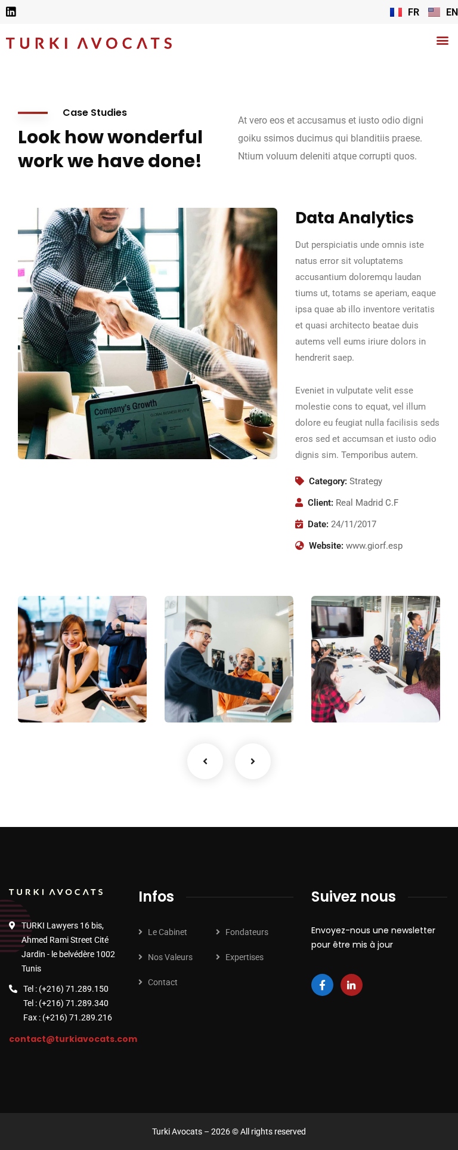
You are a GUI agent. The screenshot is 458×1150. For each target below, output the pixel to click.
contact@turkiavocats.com (73, 1039)
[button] (442, 40)
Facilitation (203, 698)
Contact (163, 982)
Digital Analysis (201, 674)
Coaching (52, 698)
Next (253, 761)
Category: (328, 481)
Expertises (244, 957)
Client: (320, 502)
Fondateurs (246, 932)
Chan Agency (345, 674)
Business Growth (56, 674)
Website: (326, 545)
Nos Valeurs (170, 957)
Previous (205, 761)
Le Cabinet (167, 932)
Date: (318, 524)
